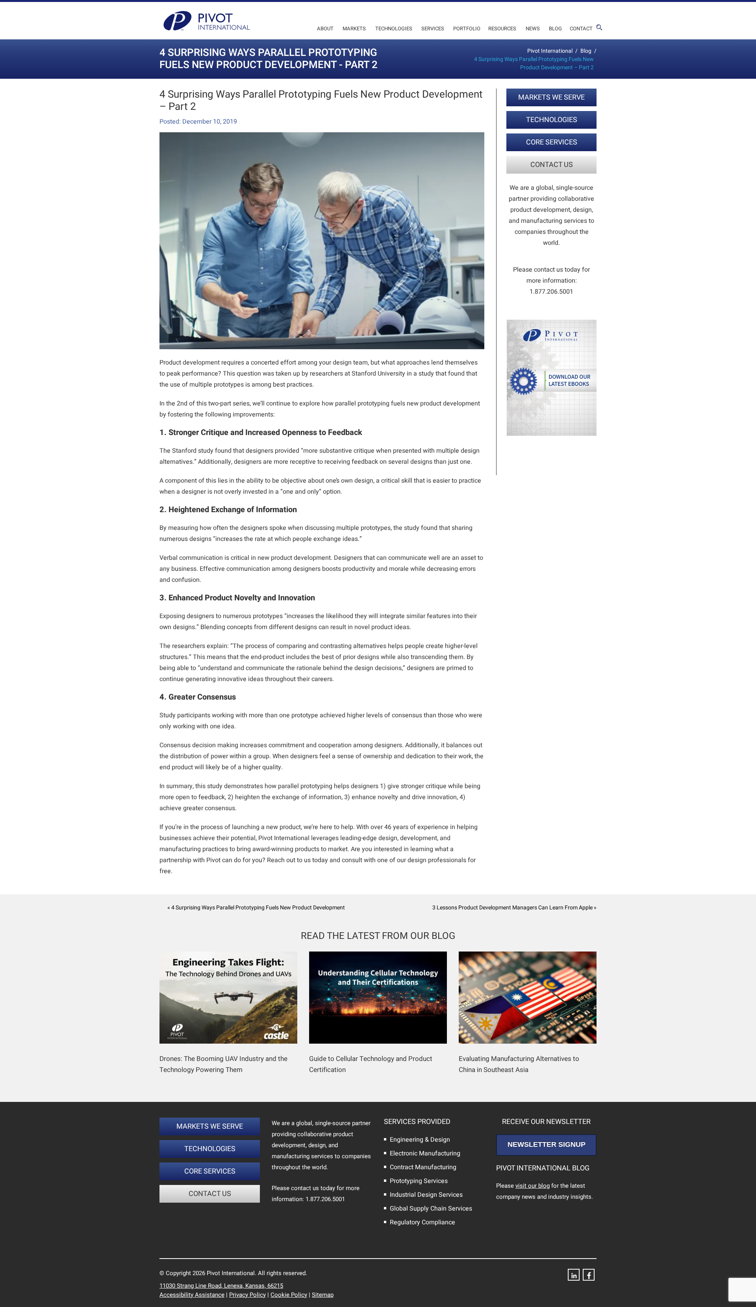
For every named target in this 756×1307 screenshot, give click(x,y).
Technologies (393, 28)
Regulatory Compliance (422, 1222)
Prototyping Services (419, 1181)
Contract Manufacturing (423, 1167)
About (325, 28)
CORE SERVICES (551, 142)
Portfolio (466, 28)
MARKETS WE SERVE (551, 97)
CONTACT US (551, 164)
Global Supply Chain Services (431, 1208)
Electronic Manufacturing (425, 1153)
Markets (354, 28)
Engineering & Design (420, 1139)
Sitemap (323, 1294)
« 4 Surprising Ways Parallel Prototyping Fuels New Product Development (256, 907)
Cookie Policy (289, 1294)
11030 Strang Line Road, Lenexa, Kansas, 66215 (221, 1285)
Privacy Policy (247, 1294)
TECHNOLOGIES (551, 120)
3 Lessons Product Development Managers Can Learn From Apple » (514, 907)
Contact (581, 28)
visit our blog (532, 1185)
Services (432, 28)
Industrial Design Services (426, 1195)
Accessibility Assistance (191, 1294)
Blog (555, 28)
